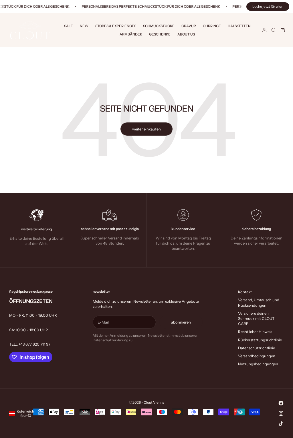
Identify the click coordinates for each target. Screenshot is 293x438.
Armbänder (131, 34)
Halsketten (239, 26)
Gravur (188, 26)
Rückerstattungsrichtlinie (260, 340)
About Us (186, 34)
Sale (68, 26)
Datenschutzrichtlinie (256, 348)
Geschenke (160, 34)
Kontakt (245, 292)
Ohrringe (212, 26)
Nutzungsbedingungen (258, 364)
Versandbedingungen (256, 356)
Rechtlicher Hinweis (255, 331)
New (84, 26)
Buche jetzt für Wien (267, 6)
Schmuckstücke (159, 26)
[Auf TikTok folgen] (281, 424)
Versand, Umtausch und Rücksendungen (258, 302)
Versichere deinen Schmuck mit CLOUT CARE (256, 318)
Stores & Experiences (115, 26)
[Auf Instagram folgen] (281, 413)
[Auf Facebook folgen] (281, 403)
